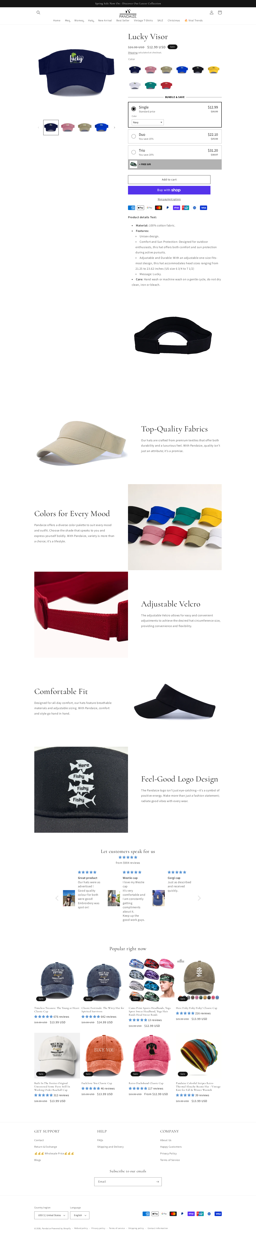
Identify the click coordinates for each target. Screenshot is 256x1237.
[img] (128, 857)
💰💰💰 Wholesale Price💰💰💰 (54, 1153)
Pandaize (46, 1228)
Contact (39, 1140)
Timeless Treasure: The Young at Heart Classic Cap (56, 1009)
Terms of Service (170, 1160)
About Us (165, 1140)
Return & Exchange (45, 1146)
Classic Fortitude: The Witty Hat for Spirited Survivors (103, 1009)
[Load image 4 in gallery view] (101, 127)
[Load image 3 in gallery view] (84, 127)
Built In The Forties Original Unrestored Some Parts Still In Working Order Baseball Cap (52, 1087)
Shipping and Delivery (110, 1146)
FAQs (100, 1140)
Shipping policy (136, 1228)
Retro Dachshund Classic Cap (146, 1083)
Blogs (37, 1160)
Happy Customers (171, 1146)
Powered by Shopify (61, 1228)
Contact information (158, 1228)
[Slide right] (114, 127)
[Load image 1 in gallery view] (50, 127)
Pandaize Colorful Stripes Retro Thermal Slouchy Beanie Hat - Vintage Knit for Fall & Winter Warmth (198, 1087)
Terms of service (117, 1228)
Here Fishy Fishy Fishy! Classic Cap (196, 1008)
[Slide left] (38, 127)
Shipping (133, 52)
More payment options (169, 199)
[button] (38, 12)
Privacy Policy (168, 1153)
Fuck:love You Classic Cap (97, 1083)
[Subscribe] (157, 1181)
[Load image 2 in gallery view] (67, 127)
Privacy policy (98, 1228)
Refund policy (81, 1228)
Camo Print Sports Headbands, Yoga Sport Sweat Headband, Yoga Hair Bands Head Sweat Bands (150, 1011)
